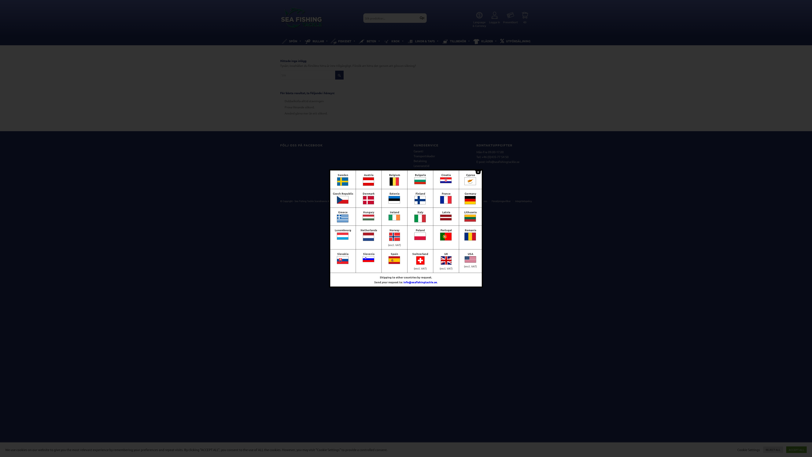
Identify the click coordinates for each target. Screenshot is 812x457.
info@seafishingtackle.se (420, 282)
